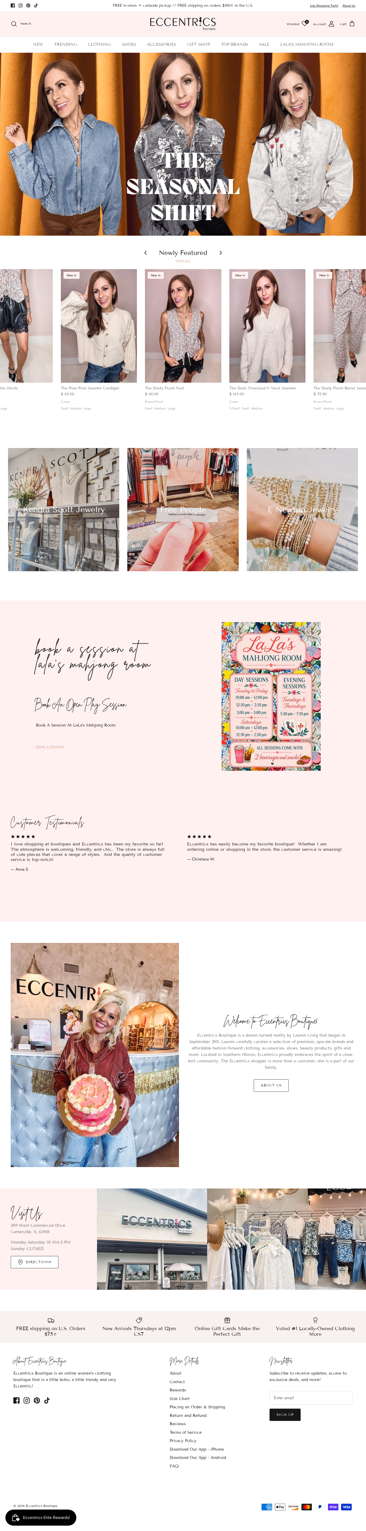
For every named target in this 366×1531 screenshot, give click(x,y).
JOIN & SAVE (130, 812)
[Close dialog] (280, 705)
